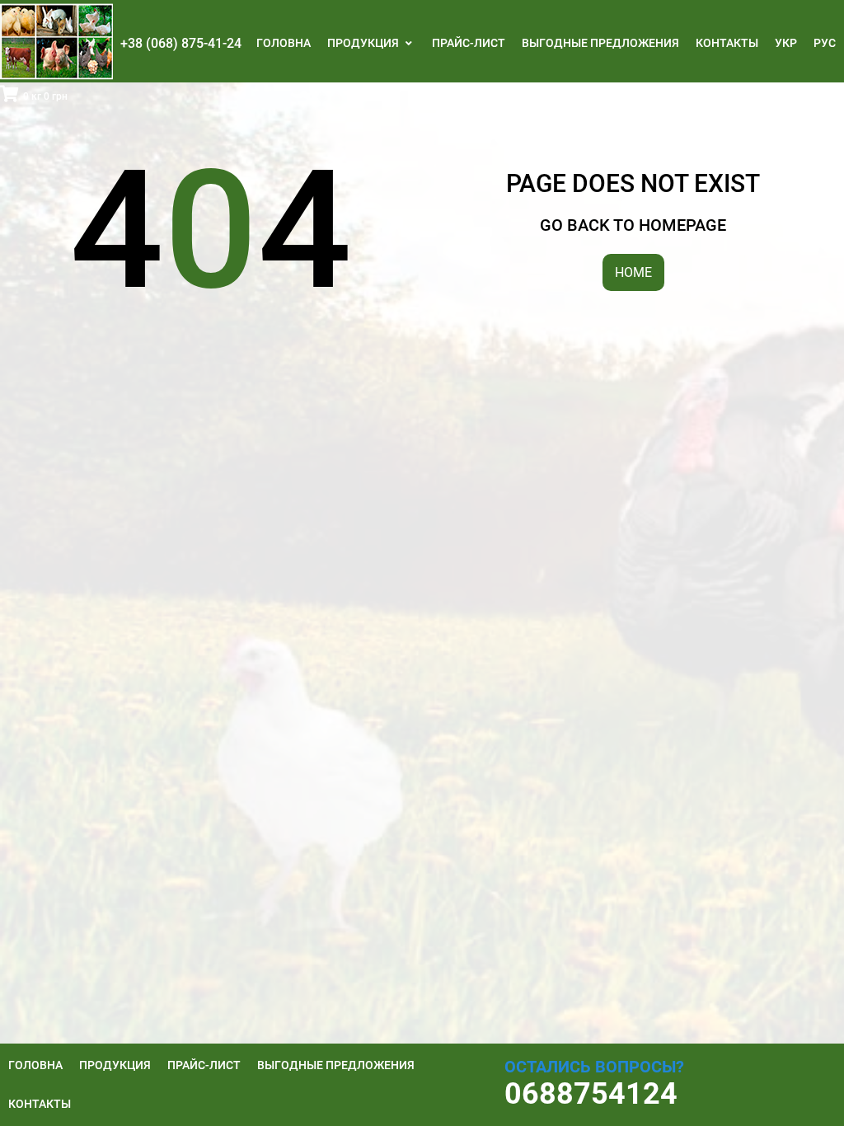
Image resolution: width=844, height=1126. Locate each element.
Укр (786, 42)
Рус (825, 42)
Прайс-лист (468, 42)
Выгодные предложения (600, 42)
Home (633, 272)
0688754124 (591, 1094)
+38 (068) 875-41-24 (180, 43)
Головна (283, 42)
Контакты (727, 42)
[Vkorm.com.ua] (56, 41)
